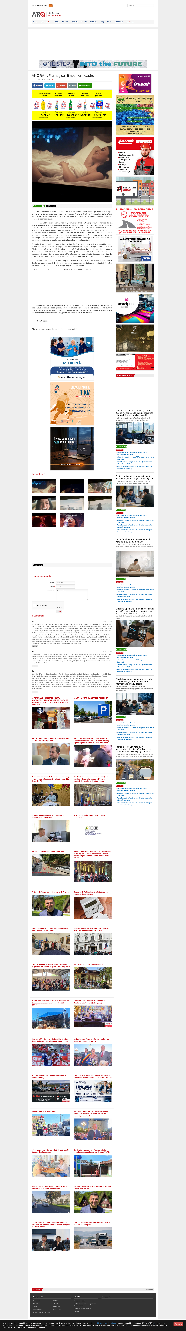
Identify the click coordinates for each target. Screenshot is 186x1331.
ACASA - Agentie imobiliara (41, 1312)
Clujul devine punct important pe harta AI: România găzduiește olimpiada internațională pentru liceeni (134, 681)
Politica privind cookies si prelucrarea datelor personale (85, 1305)
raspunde (34, 646)
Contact (76, 1311)
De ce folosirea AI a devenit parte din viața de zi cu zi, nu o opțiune (133, 540)
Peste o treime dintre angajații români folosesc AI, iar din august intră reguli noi (135, 477)
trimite (59, 611)
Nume (52, 582)
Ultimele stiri (45, 22)
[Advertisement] (93, 44)
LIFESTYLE (119, 22)
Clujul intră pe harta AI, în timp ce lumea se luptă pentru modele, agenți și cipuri (135, 610)
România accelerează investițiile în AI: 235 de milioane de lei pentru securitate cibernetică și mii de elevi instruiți (134, 412)
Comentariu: (50, 590)
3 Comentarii (55, 80)
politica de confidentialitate (105, 1323)
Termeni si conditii (79, 1301)
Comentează (38, 206)
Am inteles (178, 1324)
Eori (33, 621)
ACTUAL (75, 22)
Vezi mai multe (149, 1289)
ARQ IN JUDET (106, 22)
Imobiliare (130, 22)
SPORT (84, 22)
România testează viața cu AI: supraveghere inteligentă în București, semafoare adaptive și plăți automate (134, 749)
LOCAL (56, 22)
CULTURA (93, 22)
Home (35, 22)
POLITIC (65, 22)
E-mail (52, 587)
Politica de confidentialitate (82, 1309)
